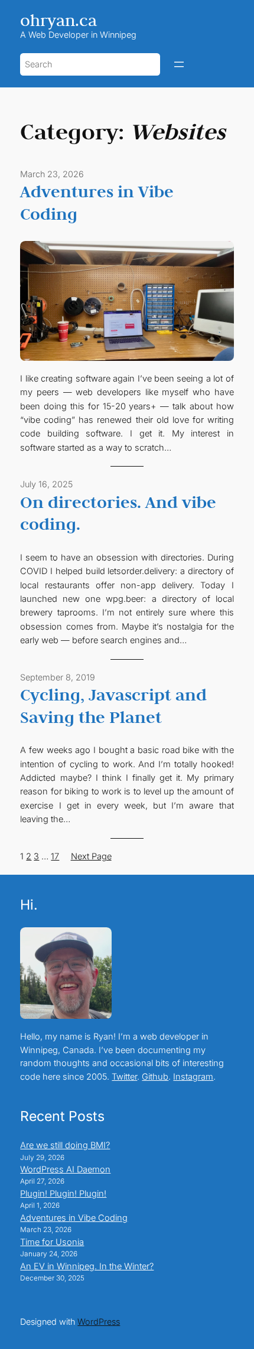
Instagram (193, 1076)
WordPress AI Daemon (65, 1169)
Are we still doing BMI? (65, 1145)
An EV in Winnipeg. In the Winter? (87, 1266)
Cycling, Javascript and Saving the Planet (113, 706)
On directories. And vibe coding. (118, 513)
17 (55, 856)
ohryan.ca (58, 20)
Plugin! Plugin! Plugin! (63, 1193)
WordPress (98, 1322)
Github (155, 1076)
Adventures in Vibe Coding (97, 202)
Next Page (91, 856)
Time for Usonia (52, 1242)
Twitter (124, 1076)
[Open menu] (179, 64)
